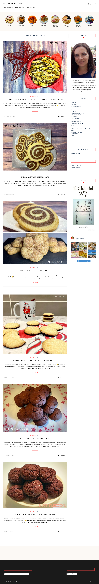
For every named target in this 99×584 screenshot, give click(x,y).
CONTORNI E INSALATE (77, 123)
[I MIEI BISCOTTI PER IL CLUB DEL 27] (35, 232)
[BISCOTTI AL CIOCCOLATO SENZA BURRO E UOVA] (35, 485)
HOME (40, 4)
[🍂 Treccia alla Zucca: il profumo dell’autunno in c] (83, 254)
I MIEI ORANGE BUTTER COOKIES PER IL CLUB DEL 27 (35, 360)
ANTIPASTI (47, 9)
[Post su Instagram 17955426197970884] (92, 254)
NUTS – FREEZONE (12, 3)
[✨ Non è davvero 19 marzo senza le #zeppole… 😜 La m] (92, 246)
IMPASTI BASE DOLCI (76, 106)
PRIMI (72, 109)
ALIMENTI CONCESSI (76, 165)
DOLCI (72, 125)
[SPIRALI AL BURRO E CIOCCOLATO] (35, 147)
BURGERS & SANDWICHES (77, 113)
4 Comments (62, 288)
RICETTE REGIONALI (76, 134)
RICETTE (46, 4)
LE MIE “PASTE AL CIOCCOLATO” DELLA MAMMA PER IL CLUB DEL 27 (35, 99)
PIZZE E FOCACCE (75, 118)
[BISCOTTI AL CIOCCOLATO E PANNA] (35, 408)
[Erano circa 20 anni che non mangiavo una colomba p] (83, 246)
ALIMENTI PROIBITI (76, 167)
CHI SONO (64, 9)
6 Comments (62, 116)
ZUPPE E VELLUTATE (76, 115)
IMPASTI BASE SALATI (76, 108)
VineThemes (92, 581)
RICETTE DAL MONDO (76, 132)
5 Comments (62, 377)
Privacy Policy (73, 4)
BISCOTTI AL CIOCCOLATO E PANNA (34, 438)
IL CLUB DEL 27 (55, 4)
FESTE (72, 130)
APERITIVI (73, 104)
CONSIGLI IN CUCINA (76, 154)
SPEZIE (72, 135)
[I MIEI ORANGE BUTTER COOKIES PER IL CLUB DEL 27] (35, 324)
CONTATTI (63, 4)
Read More (35, 111)
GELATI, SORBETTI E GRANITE (78, 127)
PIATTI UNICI (74, 116)
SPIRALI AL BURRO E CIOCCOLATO (35, 177)
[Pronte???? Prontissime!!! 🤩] (75, 246)
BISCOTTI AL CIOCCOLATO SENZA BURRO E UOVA (35, 514)
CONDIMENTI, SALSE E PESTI (78, 121)
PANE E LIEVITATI (75, 120)
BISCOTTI (33, 96)
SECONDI (73, 111)
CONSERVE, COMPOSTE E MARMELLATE (81, 128)
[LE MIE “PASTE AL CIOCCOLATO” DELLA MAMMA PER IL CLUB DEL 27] (35, 67)
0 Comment (62, 194)
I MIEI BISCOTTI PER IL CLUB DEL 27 (34, 271)
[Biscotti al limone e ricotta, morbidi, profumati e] (75, 254)
